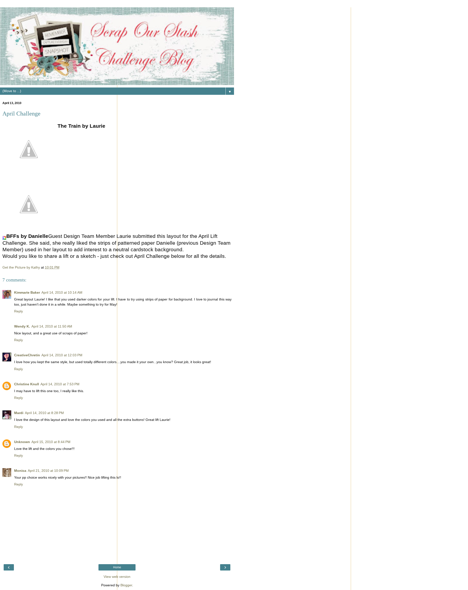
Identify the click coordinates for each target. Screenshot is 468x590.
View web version (117, 577)
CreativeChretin (27, 355)
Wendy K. (22, 326)
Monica (20, 471)
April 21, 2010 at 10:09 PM (48, 471)
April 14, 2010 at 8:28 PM (44, 413)
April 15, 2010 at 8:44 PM (50, 442)
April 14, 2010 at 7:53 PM (59, 384)
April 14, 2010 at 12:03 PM (61, 355)
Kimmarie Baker (27, 292)
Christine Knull (26, 384)
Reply (18, 311)
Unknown (22, 442)
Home (117, 567)
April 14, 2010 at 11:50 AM (51, 326)
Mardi (18, 413)
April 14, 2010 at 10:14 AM (61, 292)
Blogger (126, 585)
